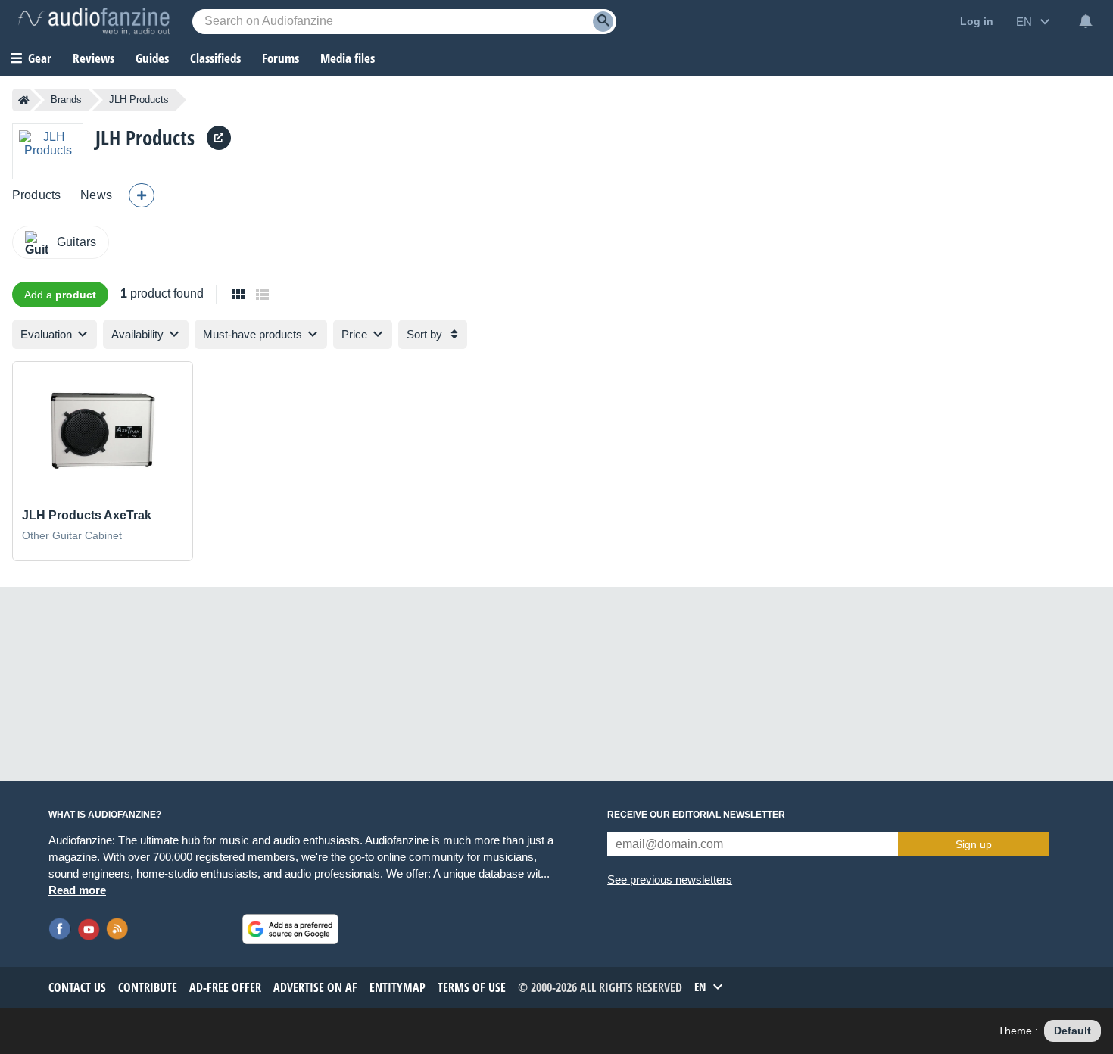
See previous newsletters (669, 879)
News (96, 195)
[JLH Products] (47, 151)
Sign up (974, 844)
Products (36, 195)
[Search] (603, 21)
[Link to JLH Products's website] (219, 138)
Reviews (93, 58)
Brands (66, 99)
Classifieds (215, 58)
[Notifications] (1086, 21)
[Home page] (24, 100)
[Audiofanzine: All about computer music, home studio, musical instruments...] (94, 21)
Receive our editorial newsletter (696, 814)
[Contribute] (141, 195)
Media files (347, 58)
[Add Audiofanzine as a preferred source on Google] (290, 929)
